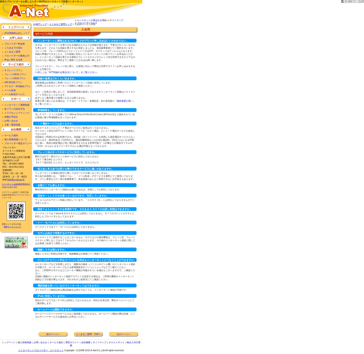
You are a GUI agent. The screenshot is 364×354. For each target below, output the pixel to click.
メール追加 (10, 90)
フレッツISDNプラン (15, 78)
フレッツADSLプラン (15, 74)
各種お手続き (11, 117)
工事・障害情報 (12, 125)
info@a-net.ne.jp (15, 179)
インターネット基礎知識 (16, 105)
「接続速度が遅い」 (125, 101)
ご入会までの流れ (13, 47)
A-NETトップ (40, 24)
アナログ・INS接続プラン (17, 86)
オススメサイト (117, 342)
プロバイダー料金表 (14, 43)
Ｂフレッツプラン (13, 70)
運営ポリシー (72, 342)
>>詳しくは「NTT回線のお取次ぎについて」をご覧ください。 (67, 72)
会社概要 (16, 129)
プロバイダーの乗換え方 (16, 55)
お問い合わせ (11, 121)
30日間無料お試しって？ (17, 33)
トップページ (16, 27)
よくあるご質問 (12, 51)
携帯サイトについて (12, 227)
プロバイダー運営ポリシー (18, 143)
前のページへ (53, 334)
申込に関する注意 (13, 59)
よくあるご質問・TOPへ (88, 334)
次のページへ (123, 334)
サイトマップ (116, 20)
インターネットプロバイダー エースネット (41, 350)
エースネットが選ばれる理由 (92, 20)
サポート (16, 98)
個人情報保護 (24, 342)
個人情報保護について (15, 139)
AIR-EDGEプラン (13, 82)
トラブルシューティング (16, 113)
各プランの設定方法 (14, 109)
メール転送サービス (14, 94)
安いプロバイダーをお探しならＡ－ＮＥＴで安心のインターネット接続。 (26, 13)
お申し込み (16, 37)
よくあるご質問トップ (60, 24)
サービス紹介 (16, 64)
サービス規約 (11, 135)
